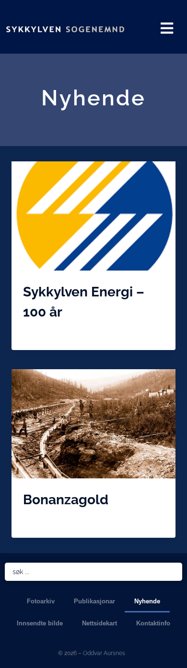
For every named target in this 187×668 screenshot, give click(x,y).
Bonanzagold (65, 500)
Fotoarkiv (41, 601)
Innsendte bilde (40, 623)
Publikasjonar (94, 601)
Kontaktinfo (153, 623)
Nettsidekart (99, 623)
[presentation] (93, 216)
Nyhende (147, 601)
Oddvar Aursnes (104, 653)
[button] (167, 28)
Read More (42, 333)
